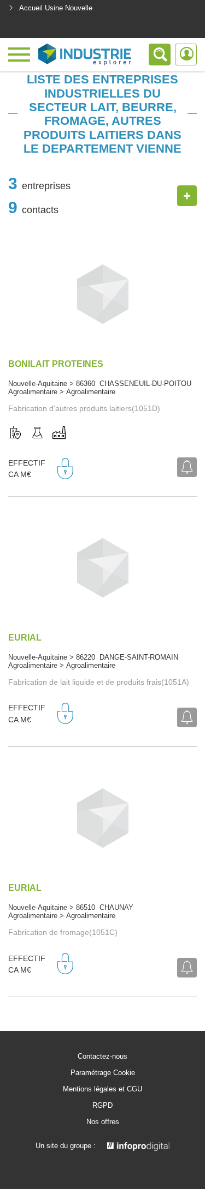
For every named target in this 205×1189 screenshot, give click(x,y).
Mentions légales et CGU (102, 1089)
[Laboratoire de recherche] (37, 433)
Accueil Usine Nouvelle (55, 8)
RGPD (102, 1105)
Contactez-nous (102, 1056)
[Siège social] (15, 433)
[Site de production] (59, 433)
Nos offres (102, 1122)
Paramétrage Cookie (103, 1073)
